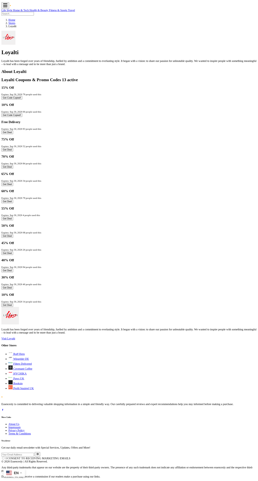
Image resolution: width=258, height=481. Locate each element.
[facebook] (2, 410)
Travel (71, 10)
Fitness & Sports (58, 10)
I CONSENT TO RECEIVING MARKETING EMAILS (38, 458)
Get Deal (7, 132)
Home (11, 19)
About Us (13, 424)
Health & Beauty (39, 10)
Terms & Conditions (19, 433)
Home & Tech (21, 10)
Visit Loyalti (8, 338)
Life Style (7, 10)
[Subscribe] (37, 454)
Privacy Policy (16, 430)
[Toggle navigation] (5, 5)
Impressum (14, 427)
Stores (11, 23)
